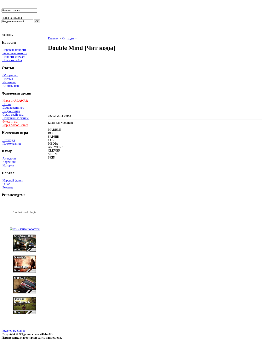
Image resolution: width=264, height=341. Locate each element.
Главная (53, 38)
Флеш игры (10, 121)
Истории (8, 165)
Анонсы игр (10, 85)
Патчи (6, 104)
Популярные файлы (15, 118)
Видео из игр (11, 111)
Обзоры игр (10, 75)
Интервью (9, 82)
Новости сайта (12, 60)
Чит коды (8, 140)
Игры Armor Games (15, 125)
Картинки (9, 162)
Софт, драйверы (13, 114)
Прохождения (11, 143)
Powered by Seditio (14, 330)
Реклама (7, 187)
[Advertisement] (122, 86)
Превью (7, 78)
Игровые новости (14, 49)
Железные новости (14, 53)
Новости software (13, 56)
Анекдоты (9, 158)
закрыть (8, 34)
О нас (6, 184)
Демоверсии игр (13, 107)
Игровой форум (12, 180)
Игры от (15, 100)
